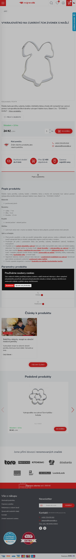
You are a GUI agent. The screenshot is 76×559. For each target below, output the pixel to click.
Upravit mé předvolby (22, 286)
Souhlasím (9, 286)
